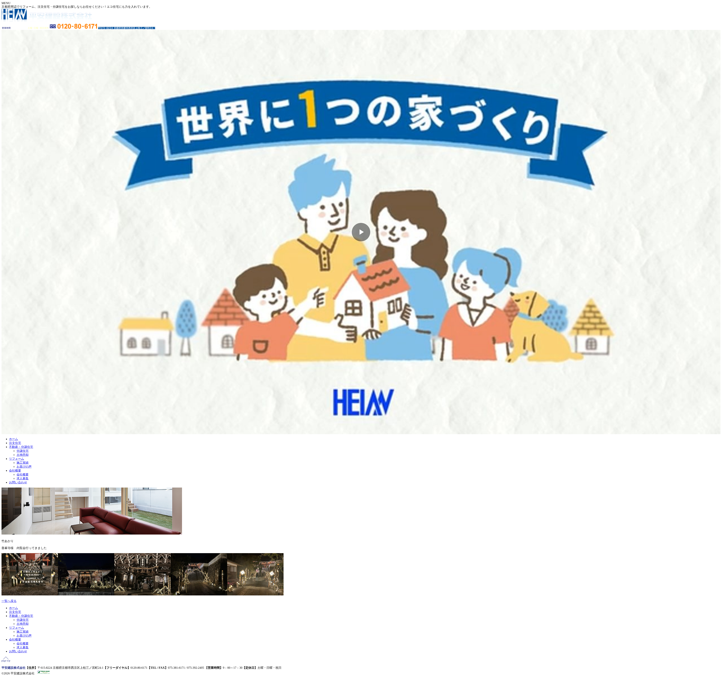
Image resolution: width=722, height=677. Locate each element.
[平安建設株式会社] (47, 21)
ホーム (13, 439)
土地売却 (23, 454)
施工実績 (23, 462)
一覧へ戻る (9, 601)
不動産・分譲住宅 (21, 446)
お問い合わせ (18, 482)
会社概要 (15, 470)
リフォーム (16, 458)
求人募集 (23, 478)
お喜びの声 (24, 466)
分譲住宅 (23, 450)
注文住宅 (15, 443)
